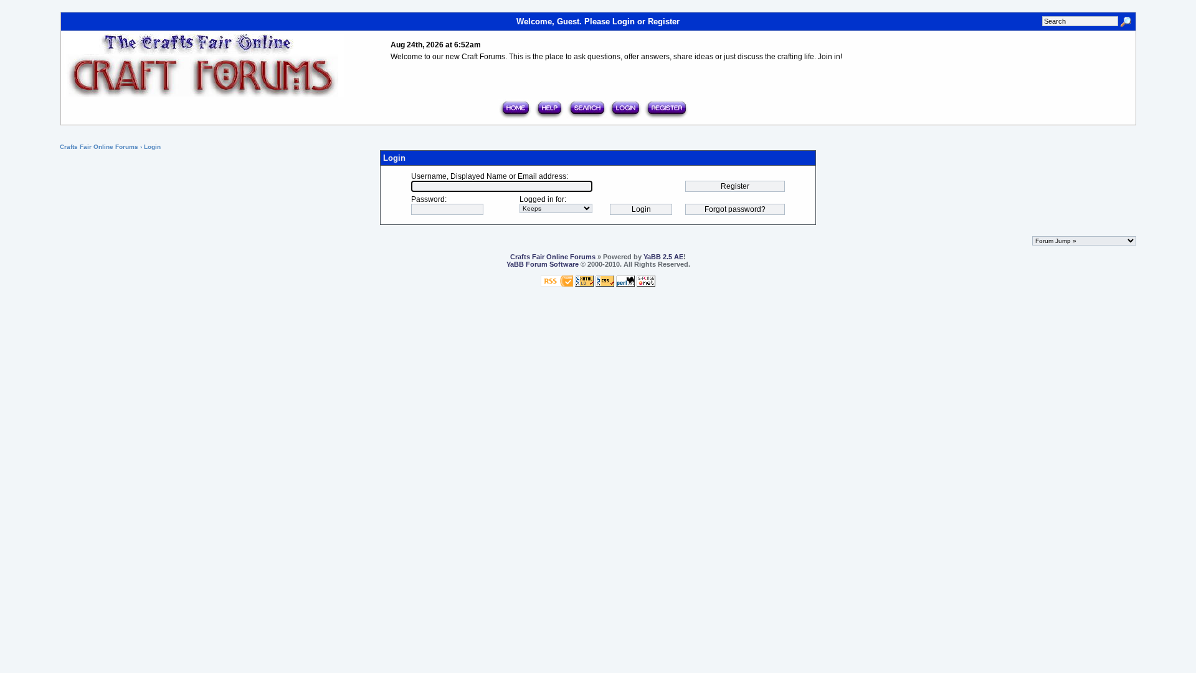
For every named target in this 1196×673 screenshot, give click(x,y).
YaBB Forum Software (542, 264)
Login (623, 21)
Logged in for (542, 199)
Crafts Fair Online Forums (99, 146)
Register (664, 21)
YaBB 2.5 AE (663, 256)
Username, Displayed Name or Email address (488, 176)
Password (428, 199)
